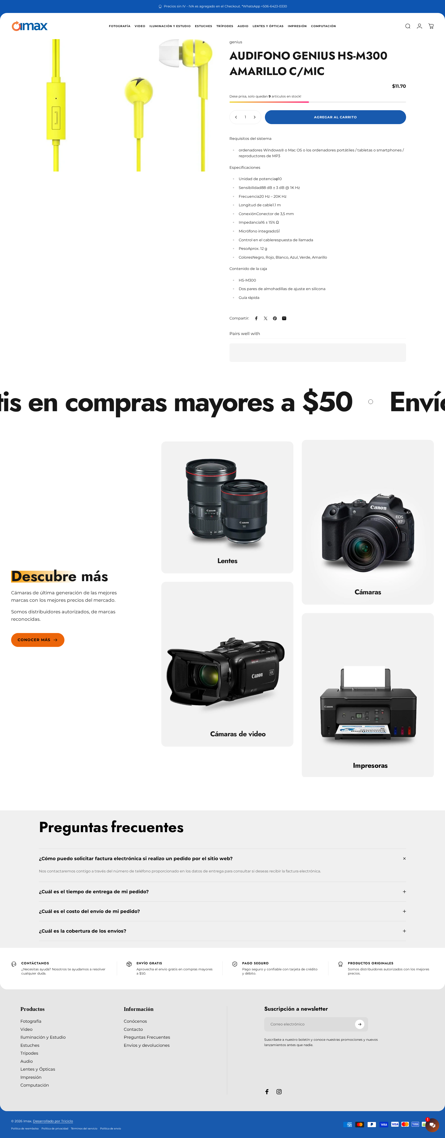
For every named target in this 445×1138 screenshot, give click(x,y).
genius (235, 42)
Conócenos (135, 1021)
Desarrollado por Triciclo (53, 1121)
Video (26, 1029)
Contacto (133, 1029)
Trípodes (29, 1053)
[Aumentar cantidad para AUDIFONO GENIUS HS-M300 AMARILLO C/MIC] (255, 117)
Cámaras (368, 592)
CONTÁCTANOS (35, 963)
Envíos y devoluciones (147, 1045)
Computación (34, 1085)
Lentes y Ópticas (37, 1069)
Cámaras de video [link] (238, 733)
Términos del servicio (84, 1128)
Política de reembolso (25, 1128)
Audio (26, 1061)
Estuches (29, 1045)
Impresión (30, 1077)
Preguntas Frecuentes (147, 1037)
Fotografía (30, 1021)
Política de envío (110, 1128)
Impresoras (370, 765)
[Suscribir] (359, 1024)
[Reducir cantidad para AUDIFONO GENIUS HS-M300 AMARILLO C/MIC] (235, 117)
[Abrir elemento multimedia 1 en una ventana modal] (127, 105)
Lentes (227, 560)
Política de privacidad (54, 1128)
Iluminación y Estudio (43, 1037)
